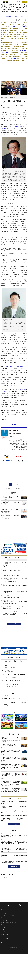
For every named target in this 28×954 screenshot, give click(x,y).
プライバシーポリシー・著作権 (7, 924)
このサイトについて (5, 913)
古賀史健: (4, 15)
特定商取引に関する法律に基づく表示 (8, 922)
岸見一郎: (13, 15)
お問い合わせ (3, 931)
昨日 (11, 560)
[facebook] (14, 905)
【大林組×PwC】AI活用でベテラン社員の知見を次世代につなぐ (14, 802)
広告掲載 (2, 929)
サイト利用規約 (4, 920)
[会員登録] (24, 2)
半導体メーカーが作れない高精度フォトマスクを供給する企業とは (14, 807)
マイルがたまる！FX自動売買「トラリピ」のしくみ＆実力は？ (14, 811)
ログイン (19, 1)
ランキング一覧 (14, 624)
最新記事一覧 (14, 866)
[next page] (17, 484)
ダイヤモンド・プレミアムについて (8, 915)
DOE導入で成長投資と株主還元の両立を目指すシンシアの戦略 (14, 819)
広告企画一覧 (4, 878)
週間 (17, 560)
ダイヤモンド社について (6, 943)
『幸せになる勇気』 (21, 27)
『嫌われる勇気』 (11, 27)
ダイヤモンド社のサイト (6, 938)
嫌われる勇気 (13, 430)
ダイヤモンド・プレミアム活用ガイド (8, 918)
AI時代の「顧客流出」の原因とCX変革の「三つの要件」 (14, 815)
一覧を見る (14, 824)
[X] (8, 905)
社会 (2, 16)
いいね (24, 560)
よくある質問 (3, 927)
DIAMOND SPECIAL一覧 (7, 874)
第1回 (10, 58)
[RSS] (19, 905)
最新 (4, 560)
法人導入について (4, 934)
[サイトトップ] (5, 2)
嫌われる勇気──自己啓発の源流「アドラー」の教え (14, 16)
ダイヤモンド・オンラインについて (8, 910)
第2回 (14, 58)
